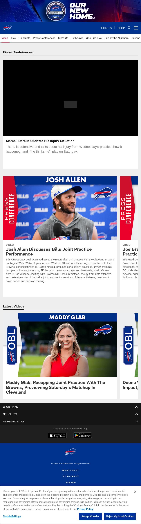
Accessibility (70, 476)
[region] (70, 505)
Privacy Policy (70, 470)
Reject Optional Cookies (120, 516)
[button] (70, 104)
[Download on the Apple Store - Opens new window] (57, 436)
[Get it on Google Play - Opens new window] (82, 437)
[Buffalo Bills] (70, 452)
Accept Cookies (90, 516)
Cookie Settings (12, 516)
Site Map (70, 482)
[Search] (129, 27)
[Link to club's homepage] (7, 26)
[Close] (135, 492)
